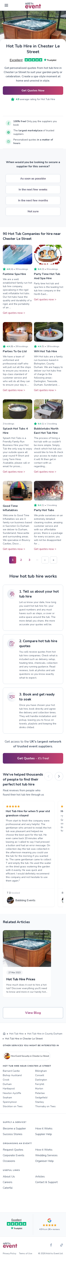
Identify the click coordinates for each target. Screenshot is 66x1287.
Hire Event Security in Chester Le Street (30, 1056)
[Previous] (48, 776)
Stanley (39, 1102)
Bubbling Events (25, 900)
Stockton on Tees (13, 1106)
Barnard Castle (11, 1071)
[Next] (59, 776)
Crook (6, 1079)
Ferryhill (39, 1084)
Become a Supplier (14, 1128)
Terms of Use (25, 1253)
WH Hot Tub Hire (45, 351)
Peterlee (40, 1093)
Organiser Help (44, 1161)
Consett (39, 1075)
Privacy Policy (9, 1253)
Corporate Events (13, 1155)
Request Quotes (13, 1150)
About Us (9, 1176)
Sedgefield (41, 1097)
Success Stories (12, 1134)
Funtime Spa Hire (14, 274)
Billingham (41, 1071)
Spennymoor (10, 1102)
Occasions (9, 1161)
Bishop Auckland (12, 1075)
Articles (40, 1176)
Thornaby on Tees (45, 1106)
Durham (7, 1084)
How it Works (43, 1128)
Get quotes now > (14, 313)
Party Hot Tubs (44, 510)
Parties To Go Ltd (15, 351)
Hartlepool (9, 1088)
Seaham (7, 1097)
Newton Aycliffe (12, 1093)
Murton (39, 1088)
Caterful (7, 1188)
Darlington (41, 1079)
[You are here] (4, 1033)
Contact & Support (46, 1182)
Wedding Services (46, 1155)
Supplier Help (43, 1134)
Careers (7, 1182)
